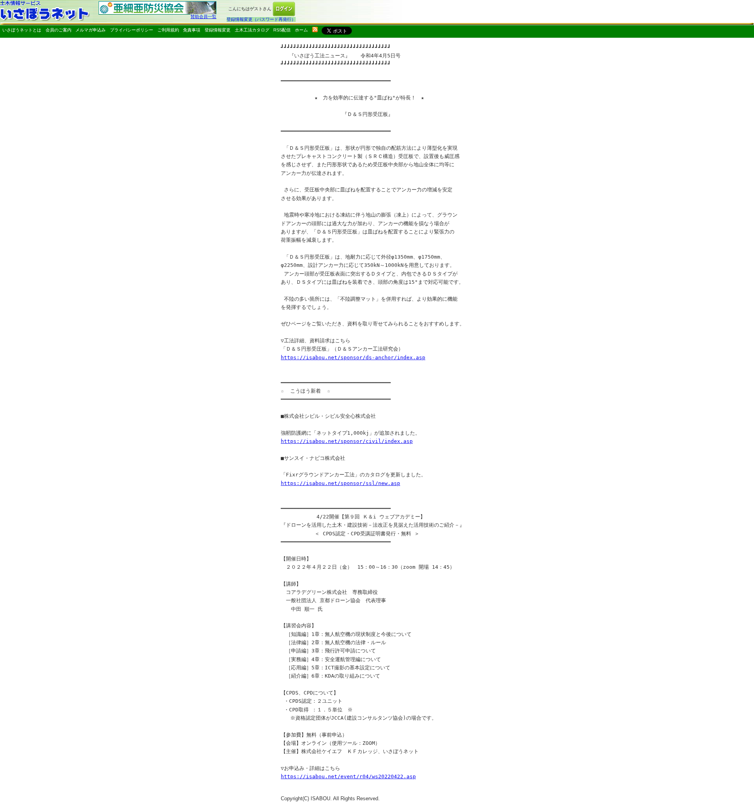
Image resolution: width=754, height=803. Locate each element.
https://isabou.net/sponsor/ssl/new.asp (340, 483)
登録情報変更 (218, 30)
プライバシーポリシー (131, 30)
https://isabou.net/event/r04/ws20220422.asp (348, 776)
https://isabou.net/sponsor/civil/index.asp (347, 441)
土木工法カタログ (252, 30)
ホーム (301, 30)
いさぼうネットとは (21, 30)
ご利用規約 (168, 30)
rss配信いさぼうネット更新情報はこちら (315, 29)
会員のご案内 (58, 30)
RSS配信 (282, 30)
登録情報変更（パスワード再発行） (261, 19)
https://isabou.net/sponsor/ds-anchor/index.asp (353, 357)
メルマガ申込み (90, 30)
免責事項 (191, 30)
